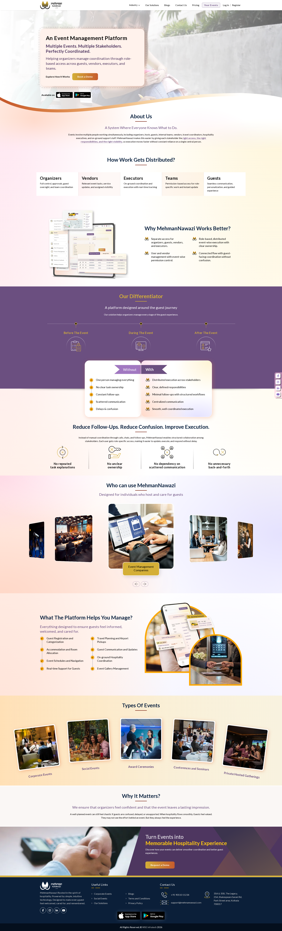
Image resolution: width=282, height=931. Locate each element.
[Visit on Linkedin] (57, 910)
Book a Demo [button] (85, 76)
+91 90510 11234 (180, 894)
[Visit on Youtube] (64, 910)
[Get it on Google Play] (82, 94)
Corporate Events (103, 893)
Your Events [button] (211, 5)
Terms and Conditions (139, 898)
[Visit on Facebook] (43, 910)
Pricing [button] (195, 5)
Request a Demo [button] (160, 865)
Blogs (167, 5)
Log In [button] (226, 5)
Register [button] (236, 5)
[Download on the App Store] (64, 94)
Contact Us (181, 5)
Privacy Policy (135, 903)
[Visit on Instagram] (50, 910)
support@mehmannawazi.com (186, 902)
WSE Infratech (149, 927)
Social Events (100, 898)
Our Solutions (152, 5)
